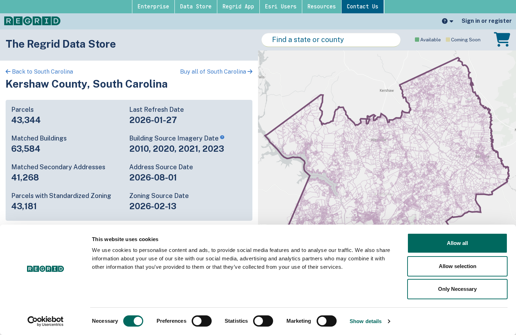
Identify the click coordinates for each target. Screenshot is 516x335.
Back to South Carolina (42, 71)
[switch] (202, 321)
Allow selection (457, 266)
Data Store (196, 6)
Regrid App (238, 6)
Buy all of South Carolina (213, 71)
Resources (321, 6)
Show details (366, 321)
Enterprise (153, 6)
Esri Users (281, 6)
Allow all (457, 243)
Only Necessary (457, 289)
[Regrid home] (32, 20)
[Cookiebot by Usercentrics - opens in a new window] (45, 321)
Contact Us (362, 6)
